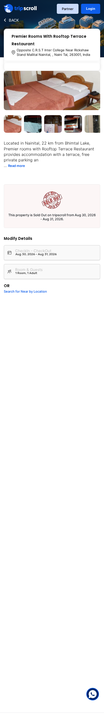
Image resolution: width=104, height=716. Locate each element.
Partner (67, 9)
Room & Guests (29, 269)
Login (90, 9)
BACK (14, 20)
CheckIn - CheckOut (33, 250)
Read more (16, 166)
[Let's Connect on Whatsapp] (92, 694)
